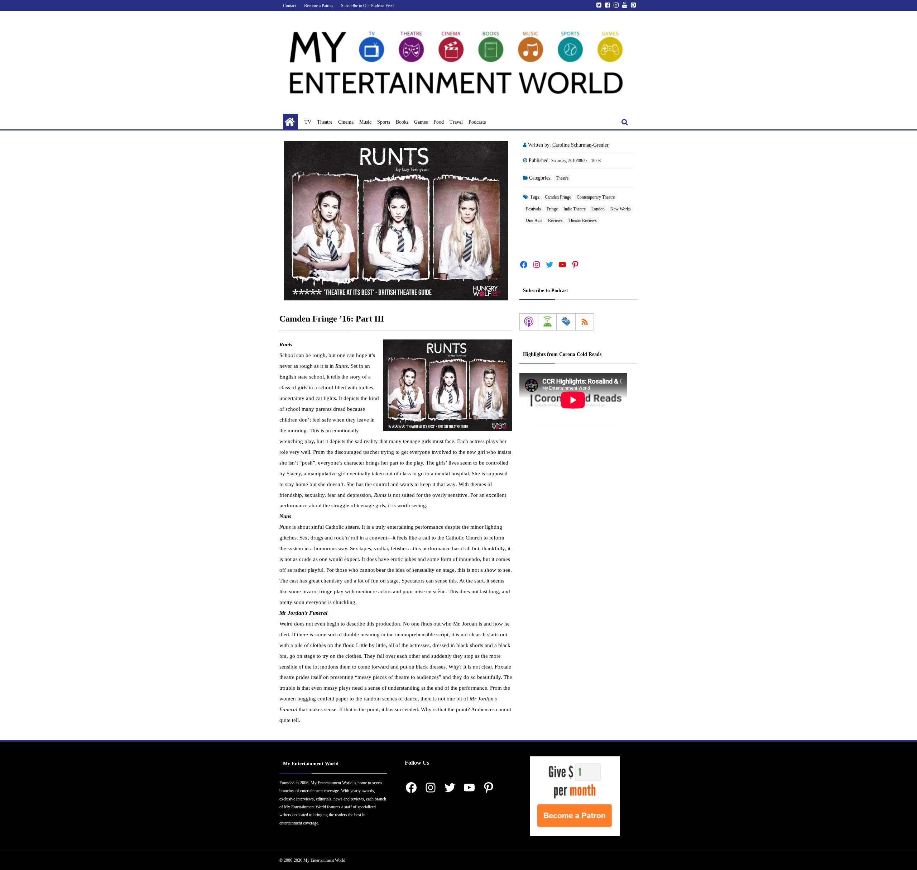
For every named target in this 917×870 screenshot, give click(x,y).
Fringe (552, 208)
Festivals (533, 208)
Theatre (324, 122)
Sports (383, 122)
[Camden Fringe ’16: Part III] (395, 220)
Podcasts (477, 122)
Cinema (346, 122)
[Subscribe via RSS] (584, 322)
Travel (456, 122)
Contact (289, 5)
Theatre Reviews (582, 220)
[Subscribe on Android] (547, 322)
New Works (620, 208)
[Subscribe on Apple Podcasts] (528, 322)
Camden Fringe (558, 197)
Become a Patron (318, 5)
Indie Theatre (574, 208)
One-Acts (534, 220)
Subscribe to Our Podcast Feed (367, 5)
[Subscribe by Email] (566, 322)
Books (402, 122)
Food (438, 122)
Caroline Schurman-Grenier (580, 145)
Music (365, 122)
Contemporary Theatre (596, 197)
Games (421, 122)
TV (307, 122)
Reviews (555, 220)
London (598, 208)
